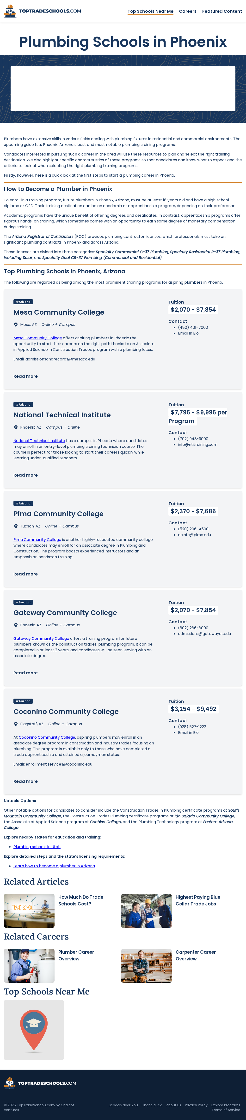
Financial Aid (152, 1105)
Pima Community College (37, 539)
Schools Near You (123, 1105)
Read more (25, 376)
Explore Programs (225, 1105)
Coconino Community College (47, 737)
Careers (188, 11)
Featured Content (222, 11)
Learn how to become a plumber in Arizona (54, 866)
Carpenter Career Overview (196, 955)
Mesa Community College (37, 338)
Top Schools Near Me (150, 11)
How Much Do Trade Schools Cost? (80, 900)
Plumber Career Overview (76, 955)
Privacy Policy (196, 1105)
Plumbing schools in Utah (37, 847)
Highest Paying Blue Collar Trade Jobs (198, 900)
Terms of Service (226, 1110)
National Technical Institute (39, 440)
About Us (173, 1105)
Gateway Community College (41, 638)
